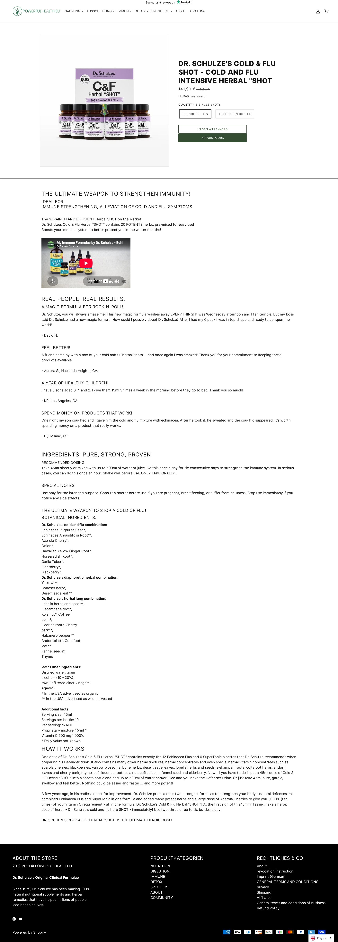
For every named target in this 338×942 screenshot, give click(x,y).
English (321, 938)
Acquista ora (212, 137)
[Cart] (326, 11)
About (262, 866)
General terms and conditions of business (291, 903)
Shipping (264, 892)
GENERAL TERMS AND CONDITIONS (287, 882)
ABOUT (156, 892)
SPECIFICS (159, 887)
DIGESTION (160, 871)
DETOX (156, 882)
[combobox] (321, 938)
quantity (186, 104)
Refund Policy (268, 908)
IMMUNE (157, 876)
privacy (263, 887)
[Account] (318, 11)
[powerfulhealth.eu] (36, 11)
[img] (14, 918)
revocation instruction (275, 871)
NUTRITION (160, 866)
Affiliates (264, 898)
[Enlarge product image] (104, 101)
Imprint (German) (271, 876)
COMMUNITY (161, 898)
